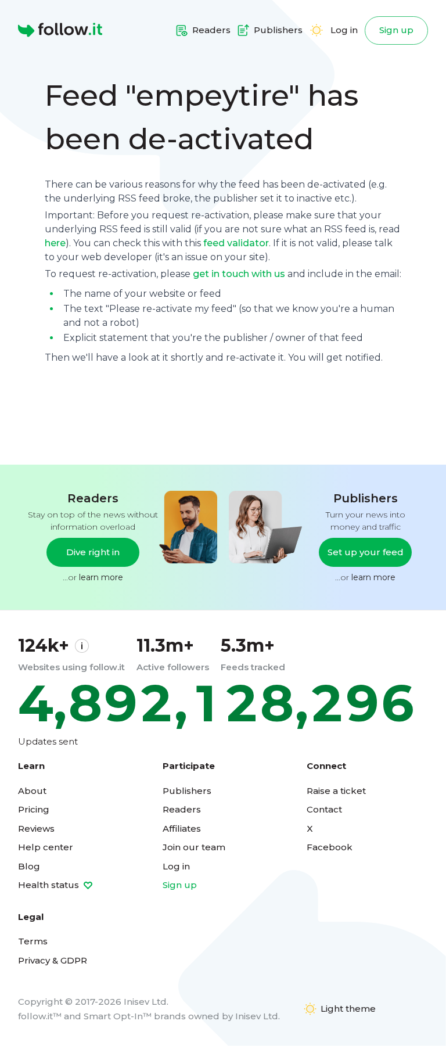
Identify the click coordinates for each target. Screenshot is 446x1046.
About (32, 790)
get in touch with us (239, 273)
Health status (49, 884)
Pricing (33, 809)
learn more (101, 577)
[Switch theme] (316, 30)
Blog (29, 866)
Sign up (396, 29)
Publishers (187, 790)
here (55, 243)
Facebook (330, 847)
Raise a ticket (336, 790)
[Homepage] (60, 30)
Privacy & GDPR (52, 960)
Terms (33, 941)
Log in (344, 29)
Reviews (36, 828)
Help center (45, 847)
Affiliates (182, 828)
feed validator (236, 243)
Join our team (194, 847)
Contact (324, 809)
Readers (182, 809)
